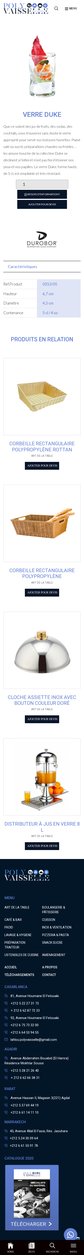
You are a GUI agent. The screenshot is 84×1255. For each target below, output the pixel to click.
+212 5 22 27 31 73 (24, 1003)
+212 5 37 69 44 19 (25, 1105)
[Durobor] (42, 253)
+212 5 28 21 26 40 (24, 1071)
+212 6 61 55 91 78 (24, 1146)
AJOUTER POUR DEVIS (42, 204)
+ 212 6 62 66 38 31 (25, 1078)
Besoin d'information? (43, 194)
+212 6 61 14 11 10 (25, 1112)
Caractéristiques (22, 266)
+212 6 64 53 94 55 (25, 1032)
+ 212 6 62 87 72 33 (25, 1010)
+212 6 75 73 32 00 (25, 1025)
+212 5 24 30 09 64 (24, 1138)
